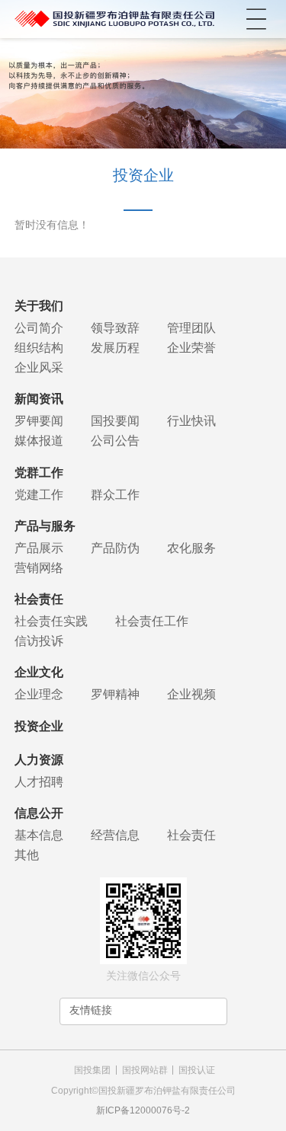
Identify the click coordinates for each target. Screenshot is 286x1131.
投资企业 (38, 726)
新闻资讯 (38, 398)
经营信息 (115, 835)
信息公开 (38, 813)
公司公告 (115, 440)
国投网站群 (145, 1070)
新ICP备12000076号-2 (143, 1110)
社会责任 (38, 599)
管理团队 (191, 327)
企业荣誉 (191, 347)
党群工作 (38, 472)
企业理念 (38, 694)
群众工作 (115, 494)
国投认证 (196, 1070)
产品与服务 (45, 525)
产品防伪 (115, 548)
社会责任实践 (51, 621)
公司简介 (38, 327)
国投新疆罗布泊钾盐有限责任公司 (114, 19)
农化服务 (191, 548)
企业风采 (38, 367)
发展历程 (115, 347)
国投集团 (92, 1070)
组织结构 (38, 347)
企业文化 (38, 672)
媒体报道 (38, 440)
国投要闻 (115, 420)
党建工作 (38, 494)
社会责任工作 (151, 621)
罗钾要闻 (38, 420)
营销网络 (38, 567)
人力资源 (38, 759)
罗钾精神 (115, 694)
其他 (26, 854)
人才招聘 (38, 781)
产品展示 (38, 548)
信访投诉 (38, 640)
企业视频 (191, 694)
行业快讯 (191, 420)
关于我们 (38, 305)
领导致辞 (115, 327)
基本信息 (38, 835)
